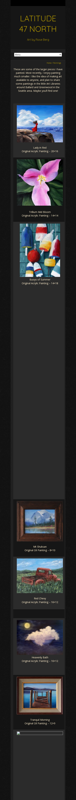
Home (49, 63)
